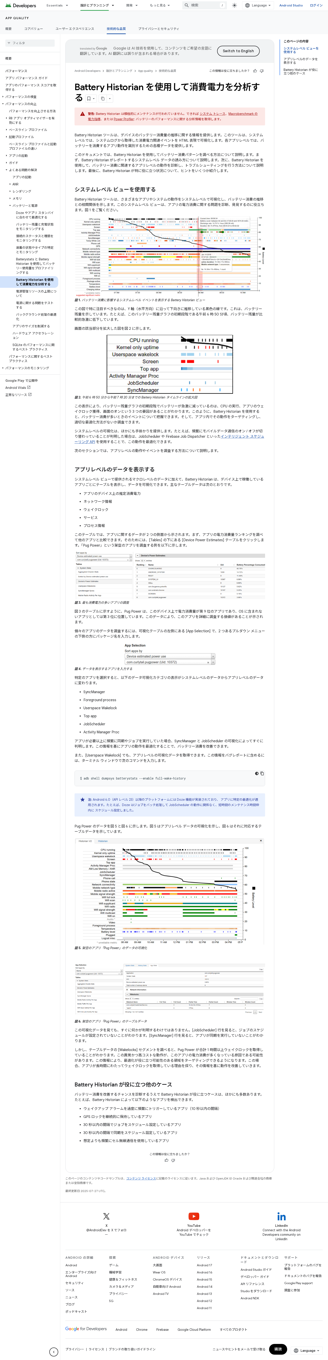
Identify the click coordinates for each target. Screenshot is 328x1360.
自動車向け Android (167, 1287)
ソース (70, 1290)
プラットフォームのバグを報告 (303, 1267)
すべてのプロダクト (233, 1330)
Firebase (162, 1330)
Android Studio (291, 5)
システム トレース (212, 114)
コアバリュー (33, 29)
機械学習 (115, 1272)
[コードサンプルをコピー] (262, 773)
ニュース (71, 1297)
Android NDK (250, 1298)
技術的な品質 (116, 29)
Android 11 (204, 1308)
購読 (278, 1349)
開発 (129, 5)
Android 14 (204, 1287)
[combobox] (204, 5)
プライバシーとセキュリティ (158, 29)
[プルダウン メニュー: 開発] (139, 5)
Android (71, 1265)
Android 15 (204, 1279)
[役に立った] (255, 71)
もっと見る (158, 5)
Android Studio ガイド (256, 1270)
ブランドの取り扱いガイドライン (132, 1349)
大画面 (157, 1265)
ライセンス (96, 1349)
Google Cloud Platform (194, 1330)
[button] (29, 96)
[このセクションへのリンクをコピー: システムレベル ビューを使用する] (160, 190)
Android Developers (87, 71)
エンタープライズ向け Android (80, 1274)
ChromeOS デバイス (167, 1279)
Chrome (141, 1330)
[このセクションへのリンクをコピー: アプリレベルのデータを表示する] (159, 470)
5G (111, 1301)
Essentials (55, 5)
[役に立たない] (261, 71)
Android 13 (204, 1294)
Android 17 (204, 1265)
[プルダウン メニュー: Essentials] (69, 5)
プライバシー (118, 1294)
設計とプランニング (94, 5)
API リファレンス (252, 1284)
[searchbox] (30, 43)
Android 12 (204, 1301)
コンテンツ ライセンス (141, 1178)
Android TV (161, 1294)
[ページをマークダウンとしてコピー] (103, 98)
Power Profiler (124, 119)
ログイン (316, 5)
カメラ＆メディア (121, 1287)
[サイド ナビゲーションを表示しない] (53, 1352)
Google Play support (298, 1283)
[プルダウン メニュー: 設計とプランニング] (115, 5)
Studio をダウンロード (256, 1291)
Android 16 (204, 1272)
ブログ (70, 1304)
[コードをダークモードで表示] (256, 773)
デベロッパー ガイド (255, 1277)
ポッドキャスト (76, 1312)
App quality (17, 18)
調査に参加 (292, 1290)
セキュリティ (74, 1283)
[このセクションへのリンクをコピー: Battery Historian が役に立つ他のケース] (176, 1085)
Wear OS (159, 1272)
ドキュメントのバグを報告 (303, 1276)
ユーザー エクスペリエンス (75, 29)
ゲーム (113, 1265)
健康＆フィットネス (123, 1279)
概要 (8, 29)
